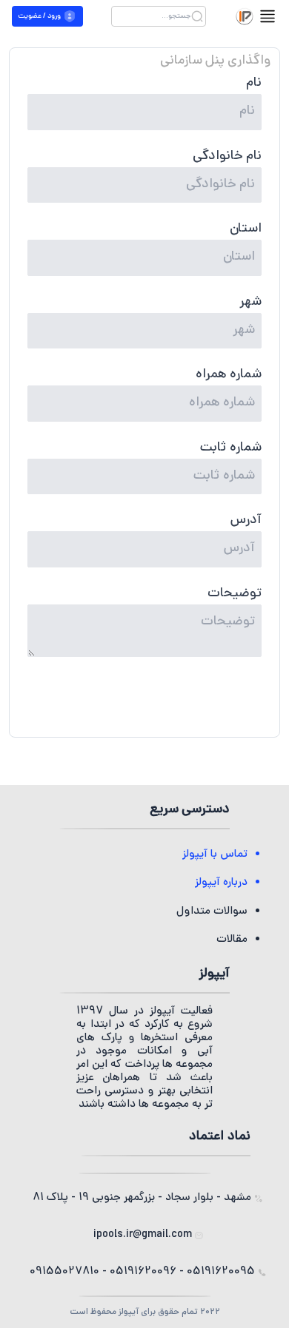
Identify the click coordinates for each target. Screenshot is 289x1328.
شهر (250, 302)
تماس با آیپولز (215, 854)
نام (254, 83)
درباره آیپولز (221, 882)
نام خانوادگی (227, 156)
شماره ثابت (231, 448)
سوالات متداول (212, 911)
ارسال (144, 703)
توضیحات (234, 594)
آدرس (246, 520)
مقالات (232, 939)
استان (246, 229)
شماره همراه (229, 375)
